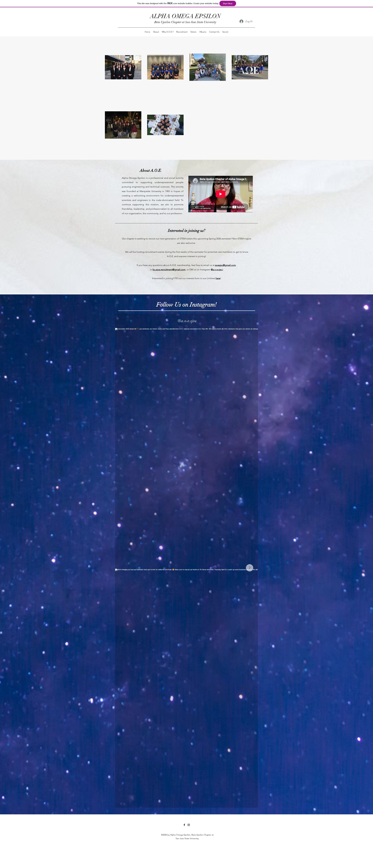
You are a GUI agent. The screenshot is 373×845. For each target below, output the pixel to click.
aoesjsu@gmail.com (225, 265)
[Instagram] (188, 824)
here (218, 278)
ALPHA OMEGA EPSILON (185, 16)
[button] (156, 32)
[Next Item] (249, 567)
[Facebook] (184, 824)
